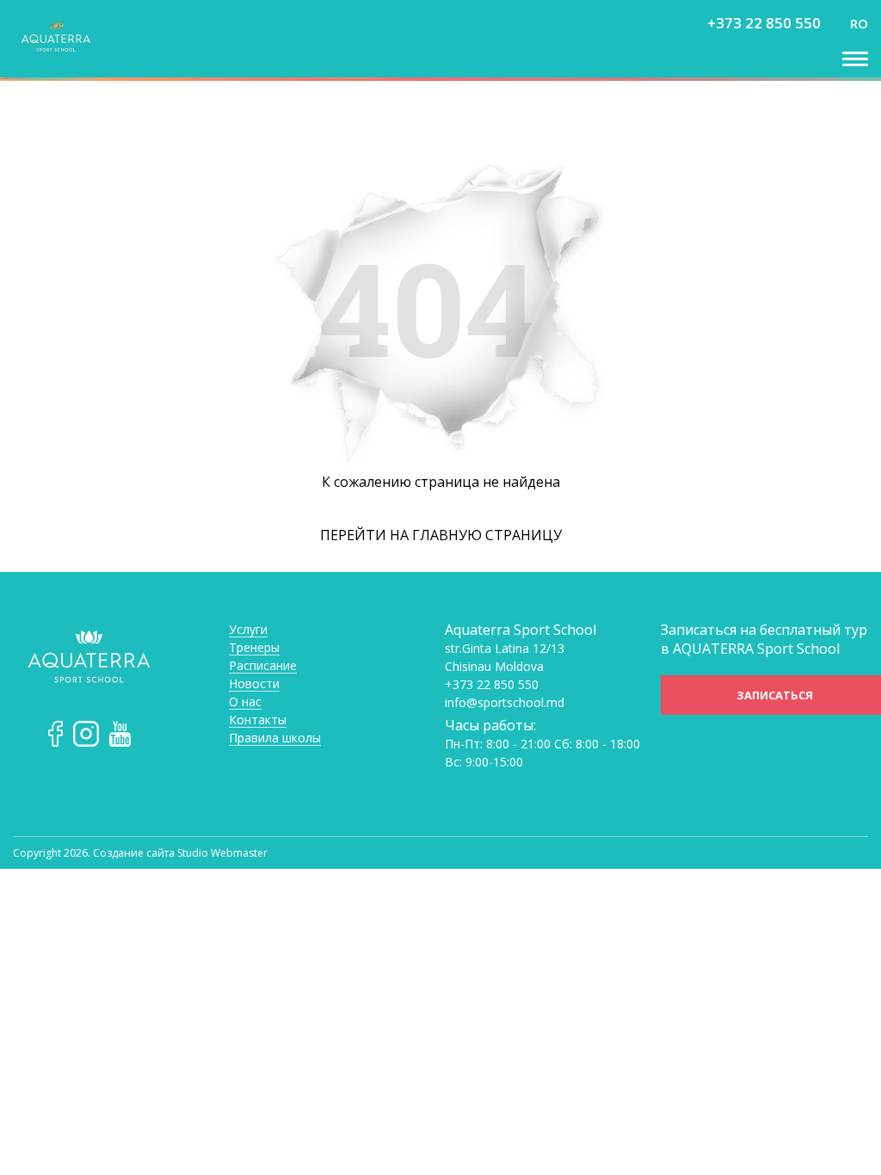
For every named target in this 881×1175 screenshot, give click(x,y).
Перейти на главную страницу (441, 535)
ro (859, 23)
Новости (254, 684)
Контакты (257, 720)
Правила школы (275, 738)
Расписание (263, 666)
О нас (245, 702)
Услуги (248, 630)
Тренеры (254, 648)
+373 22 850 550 (764, 23)
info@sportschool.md (504, 703)
